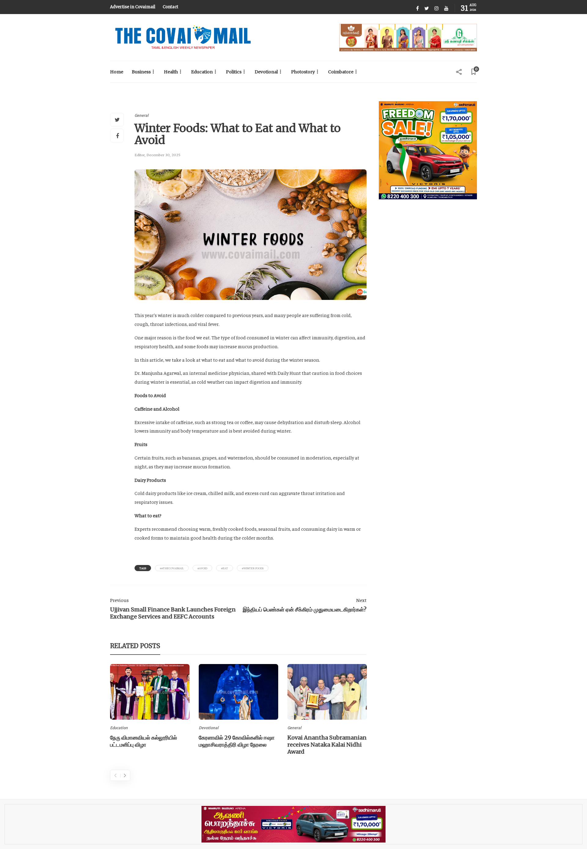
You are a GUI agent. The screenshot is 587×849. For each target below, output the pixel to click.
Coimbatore (340, 72)
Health (171, 72)
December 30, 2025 (163, 155)
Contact (170, 6)
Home (116, 72)
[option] (149, 707)
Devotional (266, 72)
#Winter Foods (253, 568)
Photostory (303, 72)
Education (202, 72)
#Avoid (202, 568)
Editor (140, 155)
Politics (234, 72)
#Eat (224, 568)
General (142, 115)
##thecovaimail (172, 568)
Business (141, 72)
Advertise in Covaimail (132, 6)
